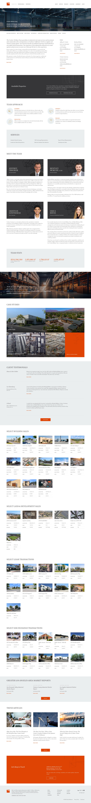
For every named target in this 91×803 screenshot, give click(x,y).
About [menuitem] (49, 790)
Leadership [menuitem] (50, 795)
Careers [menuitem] (49, 793)
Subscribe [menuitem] (68, 793)
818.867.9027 (63, 45)
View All (45, 698)
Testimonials (34, 33)
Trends (59, 33)
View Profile (62, 53)
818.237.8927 (59, 769)
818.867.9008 (63, 60)
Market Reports (53, 33)
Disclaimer (82, 799)
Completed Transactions (43, 33)
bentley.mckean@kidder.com (79, 48)
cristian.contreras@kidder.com (65, 63)
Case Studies (27, 33)
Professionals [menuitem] (59, 790)
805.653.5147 (59, 766)
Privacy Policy (76, 799)
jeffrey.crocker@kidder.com (65, 48)
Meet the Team (20, 33)
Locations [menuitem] (68, 790)
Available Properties (11, 33)
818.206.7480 (77, 45)
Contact (64, 33)
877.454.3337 (81, 792)
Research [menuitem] (58, 793)
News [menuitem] (58, 795)
